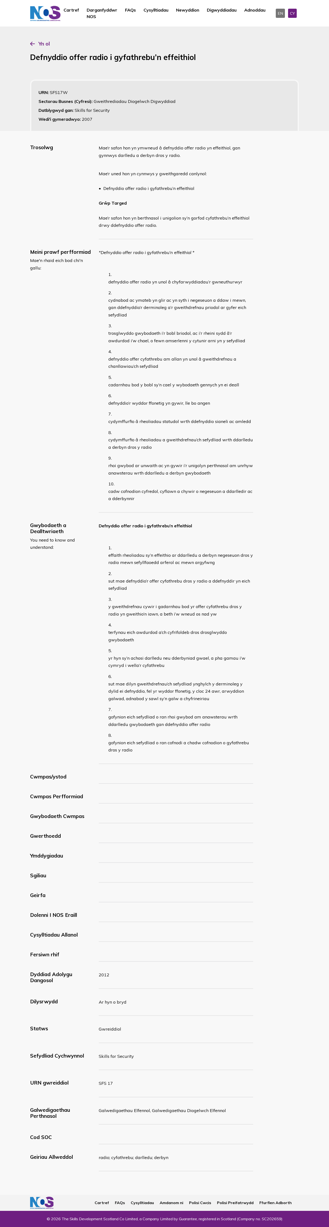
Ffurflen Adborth (275, 1202)
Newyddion (187, 10)
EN (280, 13)
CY (292, 13)
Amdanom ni (171, 1202)
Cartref (71, 10)
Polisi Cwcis (200, 1202)
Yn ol (44, 43)
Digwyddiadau (222, 10)
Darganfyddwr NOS (102, 13)
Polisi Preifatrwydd (235, 1202)
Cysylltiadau (156, 10)
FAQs (130, 10)
